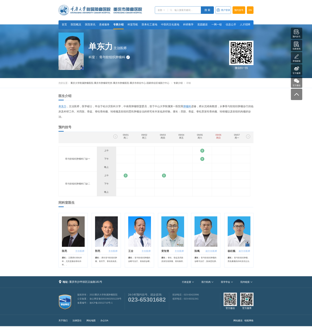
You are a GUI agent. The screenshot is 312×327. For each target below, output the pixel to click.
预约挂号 (238, 10)
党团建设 (202, 24)
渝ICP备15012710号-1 (101, 302)
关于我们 (63, 320)
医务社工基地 (149, 24)
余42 (202, 159)
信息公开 (231, 24)
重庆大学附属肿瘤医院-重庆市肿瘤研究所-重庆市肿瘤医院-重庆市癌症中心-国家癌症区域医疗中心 (120, 83)
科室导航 (133, 24)
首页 (64, 24)
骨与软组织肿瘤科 (114, 57)
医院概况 (76, 24)
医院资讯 (90, 24)
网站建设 (237, 320)
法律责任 (77, 320)
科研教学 (188, 24)
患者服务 (104, 24)
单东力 (62, 106)
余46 (126, 175)
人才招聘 (245, 24)
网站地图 (91, 320)
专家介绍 (118, 24)
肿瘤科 (187, 106)
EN (250, 10)
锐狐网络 (249, 320)
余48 (202, 151)
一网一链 (216, 24)
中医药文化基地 (170, 24)
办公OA (104, 320)
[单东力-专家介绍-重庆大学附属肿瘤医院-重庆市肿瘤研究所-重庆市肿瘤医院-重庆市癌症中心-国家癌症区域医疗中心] (100, 10)
